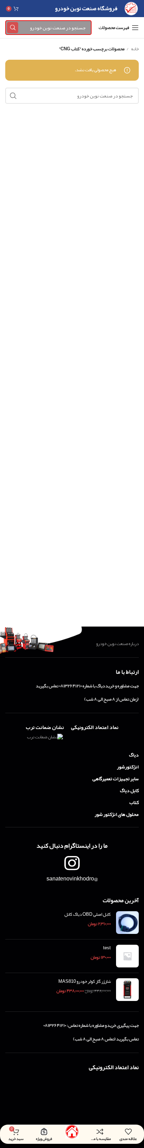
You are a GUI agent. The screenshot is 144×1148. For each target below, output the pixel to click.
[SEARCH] (12, 27)
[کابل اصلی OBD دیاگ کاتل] (127, 922)
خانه (134, 49)
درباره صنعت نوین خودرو (117, 643)
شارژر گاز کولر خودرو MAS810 (84, 981)
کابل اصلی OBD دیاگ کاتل (87, 914)
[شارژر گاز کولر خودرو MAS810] (127, 989)
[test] (127, 956)
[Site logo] (131, 10)
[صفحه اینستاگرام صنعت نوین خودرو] (72, 863)
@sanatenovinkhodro (72, 878)
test (107, 948)
